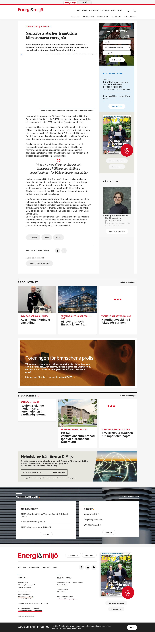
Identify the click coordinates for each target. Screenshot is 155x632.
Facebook (81, 567)
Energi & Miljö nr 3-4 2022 (39, 263)
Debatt (84, 10)
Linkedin (87, 567)
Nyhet (58, 237)
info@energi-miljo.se (25, 596)
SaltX (47, 237)
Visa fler (46, 534)
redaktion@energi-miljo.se (67, 599)
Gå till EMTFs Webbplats (129, 496)
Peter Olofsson (62, 585)
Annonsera (116, 16)
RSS (94, 567)
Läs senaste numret (116, 161)
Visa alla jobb (117, 106)
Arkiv (120, 10)
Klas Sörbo (61, 592)
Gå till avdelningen (128, 282)
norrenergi (33, 237)
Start (78, 10)
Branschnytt (93, 10)
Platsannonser (130, 16)
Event (113, 10)
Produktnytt (104, 10)
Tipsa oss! (75, 16)
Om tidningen (102, 16)
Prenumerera (88, 16)
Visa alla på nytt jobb (117, 231)
